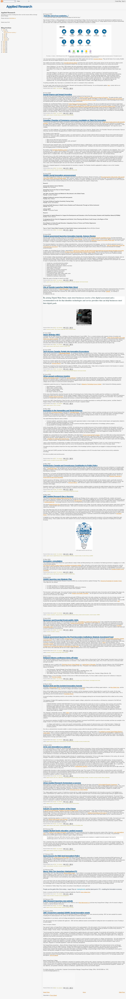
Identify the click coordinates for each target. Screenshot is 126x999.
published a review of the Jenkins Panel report (102, 240)
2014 (4, 42)
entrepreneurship (72, 329)
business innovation (50, 169)
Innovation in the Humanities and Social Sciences (62, 410)
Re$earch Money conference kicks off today (60, 658)
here (109, 85)
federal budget (52, 687)
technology (65, 460)
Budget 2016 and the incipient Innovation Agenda (62, 686)
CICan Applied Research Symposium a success (62, 783)
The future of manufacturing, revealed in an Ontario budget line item (61, 810)
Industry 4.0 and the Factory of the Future (59, 809)
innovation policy (71, 573)
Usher (67, 712)
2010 (4, 48)
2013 (4, 44)
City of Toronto (58, 329)
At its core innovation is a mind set (56, 747)
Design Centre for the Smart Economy (58, 819)
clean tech (55, 777)
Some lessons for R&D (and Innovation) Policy (61, 856)
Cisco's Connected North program (91, 435)
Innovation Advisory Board (70, 62)
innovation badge (49, 491)
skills (76, 169)
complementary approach (81, 766)
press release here (85, 892)
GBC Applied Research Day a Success (58, 496)
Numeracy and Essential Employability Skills (60, 620)
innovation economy (63, 169)
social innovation (70, 114)
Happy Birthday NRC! (51, 335)
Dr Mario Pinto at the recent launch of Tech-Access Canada (80, 251)
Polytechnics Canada (74, 491)
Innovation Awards (74, 412)
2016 (4, 29)
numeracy (57, 631)
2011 (4, 46)
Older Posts (122, 992)
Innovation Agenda (75, 281)
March (5, 37)
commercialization (66, 555)
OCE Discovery (78, 500)
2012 (4, 45)
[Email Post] (64, 88)
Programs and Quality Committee (80, 593)
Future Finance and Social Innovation (77, 103)
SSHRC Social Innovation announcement (59, 175)
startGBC (108, 291)
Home (84, 992)
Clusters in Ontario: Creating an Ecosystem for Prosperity (93, 97)
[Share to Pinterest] (72, 88)
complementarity (63, 825)
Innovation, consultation (52, 561)
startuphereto (81, 889)
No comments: (60, 88)
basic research (56, 281)
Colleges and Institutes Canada (51, 377)
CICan (54, 405)
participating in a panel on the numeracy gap (89, 621)
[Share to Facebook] (70, 88)
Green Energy (81, 777)
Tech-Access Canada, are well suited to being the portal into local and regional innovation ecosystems (98, 250)
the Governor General (56, 412)
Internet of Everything (76, 825)
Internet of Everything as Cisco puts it (97, 813)
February (6, 38)
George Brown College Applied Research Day (60, 498)
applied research (49, 114)
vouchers (73, 850)
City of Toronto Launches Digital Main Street (60, 287)
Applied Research (19, 6)
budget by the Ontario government (57, 832)
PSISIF (63, 652)
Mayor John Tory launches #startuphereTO (60, 871)
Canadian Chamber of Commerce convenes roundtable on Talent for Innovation (74, 120)
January (5, 40)
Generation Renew (68, 693)
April (5, 36)
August (5, 31)
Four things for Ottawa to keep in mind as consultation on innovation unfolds (62, 565)
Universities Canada (48, 643)
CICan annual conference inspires (56, 376)
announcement (68, 638)
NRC (69, 346)
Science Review (78, 239)
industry (47, 895)
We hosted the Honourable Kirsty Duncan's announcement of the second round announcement (91, 106)
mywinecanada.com (49, 502)
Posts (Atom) (53, 995)
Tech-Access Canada (84, 281)
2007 (4, 52)
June (5, 33)
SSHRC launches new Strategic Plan (57, 579)
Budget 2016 (56, 741)
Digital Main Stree (63, 288)
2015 (4, 41)
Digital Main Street (64, 329)
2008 (4, 50)
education (57, 169)
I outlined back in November (89, 664)
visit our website (54, 955)
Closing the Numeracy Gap (77, 623)
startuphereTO (66, 895)
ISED (60, 652)
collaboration (60, 777)
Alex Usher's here (114, 687)
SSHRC (60, 460)
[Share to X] (69, 88)
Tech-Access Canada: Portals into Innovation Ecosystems (66, 351)
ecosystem (48, 614)
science (66, 652)
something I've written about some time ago (58, 438)
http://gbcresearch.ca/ (84, 902)
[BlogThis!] (67, 88)
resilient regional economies (56, 396)
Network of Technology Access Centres (91, 384)
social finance (63, 114)
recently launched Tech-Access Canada (86, 100)
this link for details (56, 677)
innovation (58, 405)
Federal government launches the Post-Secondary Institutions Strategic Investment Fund (78, 637)
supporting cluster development (114, 98)
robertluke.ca (13, 18)
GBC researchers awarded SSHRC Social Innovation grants (66, 913)
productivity (107, 777)
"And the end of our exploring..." (56, 16)
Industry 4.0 (69, 825)
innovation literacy (97, 59)
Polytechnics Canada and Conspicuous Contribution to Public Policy (70, 465)
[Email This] (66, 88)
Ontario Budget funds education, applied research (63, 831)
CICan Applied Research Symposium (108, 784)
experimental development (65, 281)
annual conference (71, 377)
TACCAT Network (73, 370)
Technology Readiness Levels (59, 149)
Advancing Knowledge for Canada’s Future (111, 581)
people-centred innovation (84, 614)
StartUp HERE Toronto (69, 873)
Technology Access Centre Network (71, 664)
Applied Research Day (54, 504)
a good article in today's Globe (61, 857)
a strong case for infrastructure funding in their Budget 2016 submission (61, 646)
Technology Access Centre (95, 680)
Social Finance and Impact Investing (57, 94)
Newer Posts (46, 992)
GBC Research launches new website (58, 901)
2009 (4, 49)
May (5, 34)
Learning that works (52, 468)
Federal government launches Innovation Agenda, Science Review (69, 236)
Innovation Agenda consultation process (101, 237)
